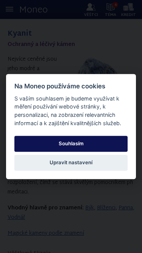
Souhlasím (71, 143)
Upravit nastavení (71, 162)
